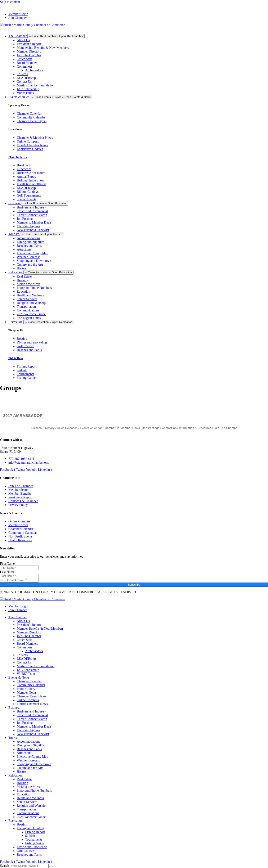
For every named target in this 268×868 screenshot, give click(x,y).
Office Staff (24, 59)
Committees (24, 66)
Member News (26, 692)
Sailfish (30, 835)
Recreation (15, 820)
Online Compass (28, 700)
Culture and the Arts (30, 264)
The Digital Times (29, 318)
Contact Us (24, 81)
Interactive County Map (32, 253)
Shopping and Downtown (34, 260)
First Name (7, 563)
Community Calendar (31, 685)
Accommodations (28, 238)
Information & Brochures (195, 427)
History (22, 268)
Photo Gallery (26, 689)
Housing (22, 280)
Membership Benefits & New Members (43, 47)
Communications (28, 310)
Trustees (22, 74)
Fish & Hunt (15, 358)
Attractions (24, 249)
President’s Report (29, 44)
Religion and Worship (31, 303)
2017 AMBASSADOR (23, 415)
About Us (23, 40)
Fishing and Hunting (30, 828)
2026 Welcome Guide (31, 314)
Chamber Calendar (29, 681)
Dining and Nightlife (30, 242)
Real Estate (24, 276)
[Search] (51, 866)
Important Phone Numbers (34, 287)
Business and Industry (31, 207)
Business (14, 707)
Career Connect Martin (32, 215)
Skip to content (10, 2)
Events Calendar (91, 427)
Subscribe (134, 584)
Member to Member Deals (34, 222)
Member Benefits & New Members (40, 628)
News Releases (67, 427)
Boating (22, 824)
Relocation (15, 775)
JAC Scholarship (28, 89)
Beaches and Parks (29, 245)
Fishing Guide (34, 843)
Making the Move (28, 284)
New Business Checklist (33, 230)
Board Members (27, 62)
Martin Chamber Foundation (35, 85)
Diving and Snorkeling (32, 847)
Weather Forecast (28, 257)
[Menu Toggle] (1, 29)
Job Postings (25, 218)
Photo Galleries (17, 157)
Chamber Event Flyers (31, 696)
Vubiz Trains (25, 93)
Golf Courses (25, 851)
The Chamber (17, 617)
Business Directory (42, 427)
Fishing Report (35, 832)
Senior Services (27, 299)
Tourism (13, 737)
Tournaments (33, 839)
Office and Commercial (32, 211)
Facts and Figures (28, 226)
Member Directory (29, 51)
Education (23, 291)
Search (4, 865)
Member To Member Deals (122, 427)
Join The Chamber (29, 55)
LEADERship (26, 78)
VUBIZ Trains (26, 673)
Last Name (7, 572)
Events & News (18, 677)
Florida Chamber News (32, 704)
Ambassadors (34, 70)
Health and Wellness (30, 295)
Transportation (26, 306)
